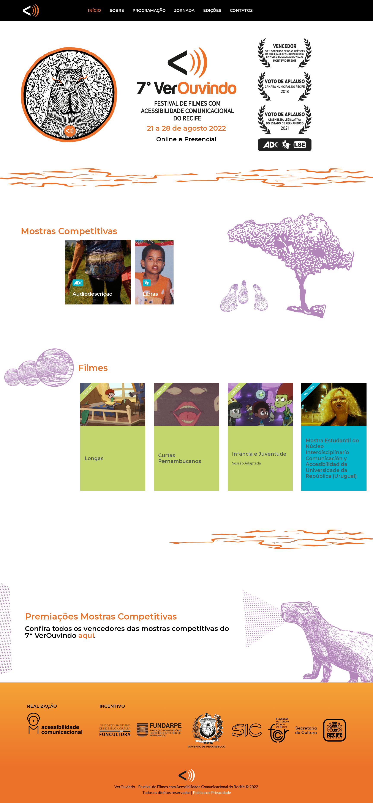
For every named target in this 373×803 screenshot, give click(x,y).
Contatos (241, 10)
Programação (149, 10)
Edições (212, 10)
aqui (86, 635)
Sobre (117, 10)
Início (94, 10)
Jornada (184, 10)
